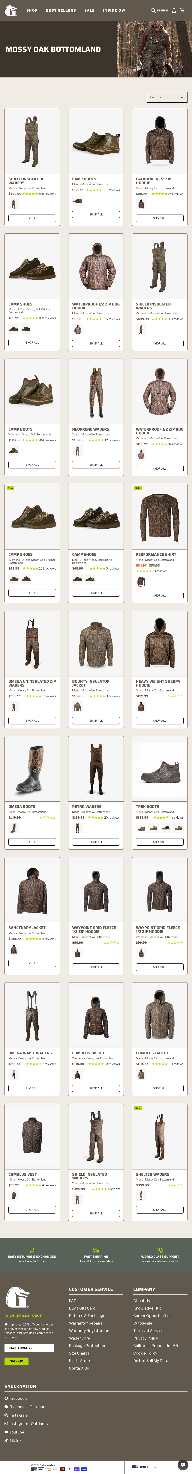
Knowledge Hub (147, 1308)
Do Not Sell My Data (150, 1361)
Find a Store (79, 1361)
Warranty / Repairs (85, 1323)
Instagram (18, 1415)
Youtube (16, 1432)
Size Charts (79, 1353)
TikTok (15, 1440)
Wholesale (142, 1323)
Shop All (32, 218)
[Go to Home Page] (11, 10)
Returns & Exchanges (88, 1316)
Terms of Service (148, 1331)
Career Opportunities (152, 1316)
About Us (141, 1301)
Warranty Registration (89, 1331)
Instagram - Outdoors (28, 1423)
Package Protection (87, 1346)
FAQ (72, 1301)
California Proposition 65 (155, 1346)
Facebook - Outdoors (27, 1407)
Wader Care (79, 1338)
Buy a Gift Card (82, 1308)
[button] (160, 10)
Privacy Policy (145, 1338)
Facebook (18, 1398)
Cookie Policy (145, 1353)
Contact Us (79, 1368)
